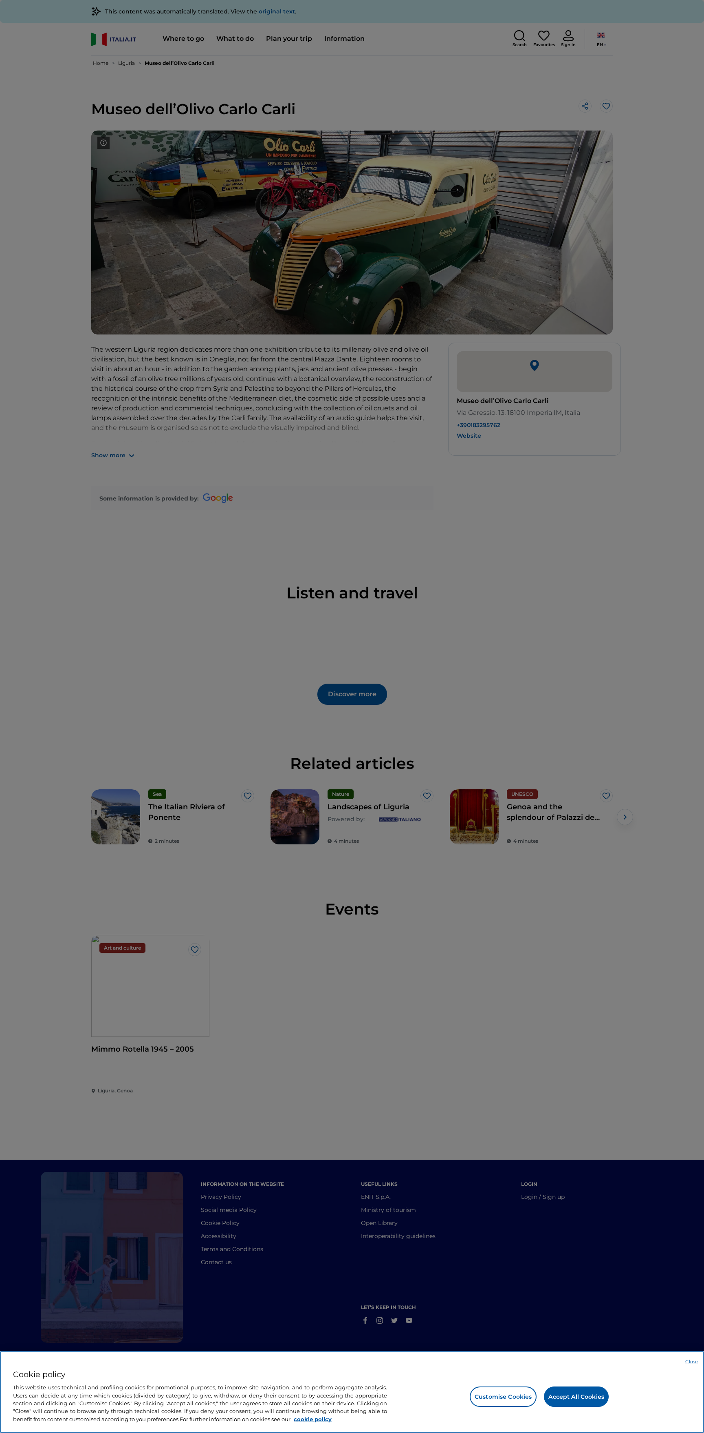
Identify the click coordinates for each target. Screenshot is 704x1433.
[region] (352, 1392)
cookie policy (313, 1419)
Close (691, 1361)
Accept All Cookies (576, 1396)
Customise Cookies (503, 1396)
